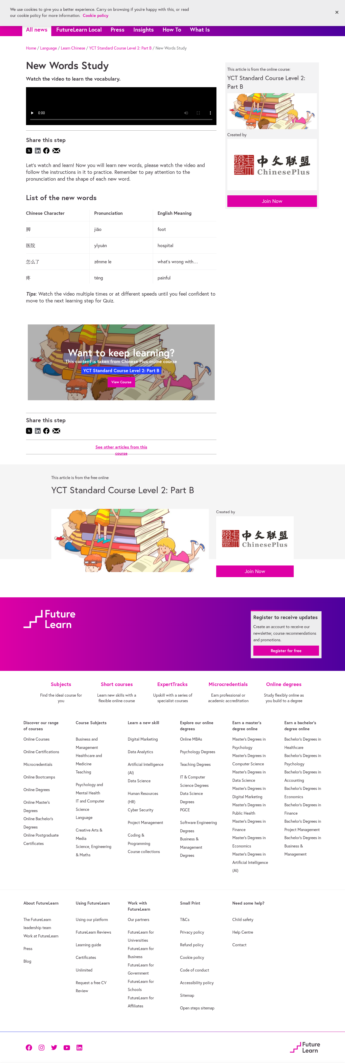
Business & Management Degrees (191, 847)
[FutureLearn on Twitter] (54, 1047)
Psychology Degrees (197, 751)
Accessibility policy (197, 982)
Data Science (139, 780)
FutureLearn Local (79, 29)
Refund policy (192, 944)
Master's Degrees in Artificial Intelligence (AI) (250, 862)
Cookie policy (192, 957)
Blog (27, 961)
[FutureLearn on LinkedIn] (79, 1047)
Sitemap (187, 995)
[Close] (336, 12)
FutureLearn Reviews (93, 932)
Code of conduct (194, 970)
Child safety (242, 919)
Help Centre (242, 932)
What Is (200, 29)
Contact (239, 944)
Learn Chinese (73, 48)
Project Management (145, 822)
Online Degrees (36, 789)
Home (31, 48)
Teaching (83, 771)
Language (48, 48)
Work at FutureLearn (40, 935)
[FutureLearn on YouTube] (66, 1047)
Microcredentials (37, 764)
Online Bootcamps (39, 776)
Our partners (138, 919)
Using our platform (92, 919)
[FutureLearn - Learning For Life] (305, 1046)
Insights (143, 29)
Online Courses (36, 739)
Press (118, 29)
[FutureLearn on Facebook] (30, 1047)
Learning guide (88, 944)
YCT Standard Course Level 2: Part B (120, 48)
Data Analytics (140, 751)
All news (36, 29)
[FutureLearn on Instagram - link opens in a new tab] (41, 1047)
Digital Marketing (143, 739)
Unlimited (84, 970)
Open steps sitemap (197, 1007)
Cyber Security (140, 809)
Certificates (86, 957)
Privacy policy (192, 932)
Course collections (144, 851)
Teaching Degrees (195, 764)
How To (172, 29)
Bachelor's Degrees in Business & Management (302, 846)
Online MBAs (191, 739)
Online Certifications (41, 751)
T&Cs (184, 919)
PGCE (185, 809)
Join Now (272, 201)
